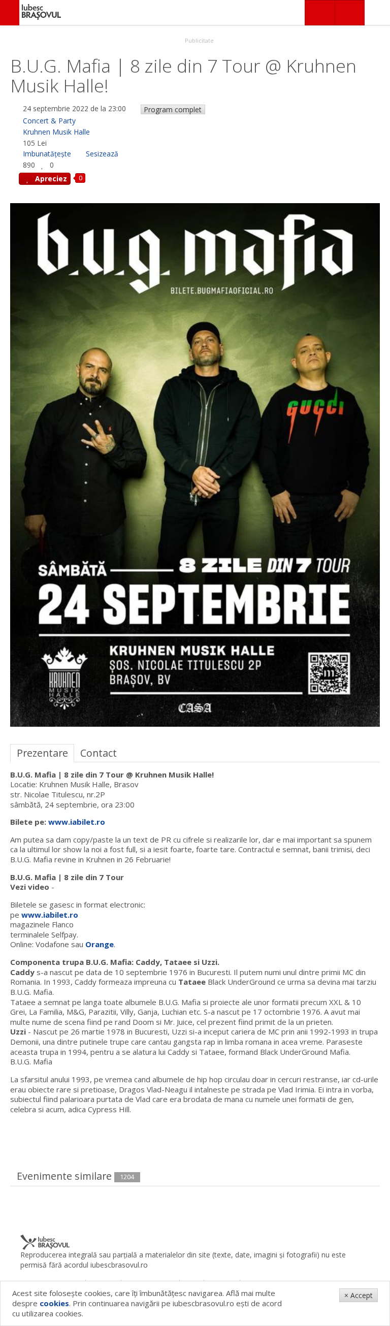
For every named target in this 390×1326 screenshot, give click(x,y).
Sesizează (102, 153)
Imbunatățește (47, 153)
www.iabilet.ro (76, 822)
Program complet (173, 109)
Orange (99, 944)
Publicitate (198, 40)
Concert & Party (49, 120)
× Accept (358, 1295)
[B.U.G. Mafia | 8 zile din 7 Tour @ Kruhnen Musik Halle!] (195, 464)
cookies (54, 1303)
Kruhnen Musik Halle (56, 132)
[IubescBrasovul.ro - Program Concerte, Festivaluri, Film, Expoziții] (9, 12)
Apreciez (50, 178)
